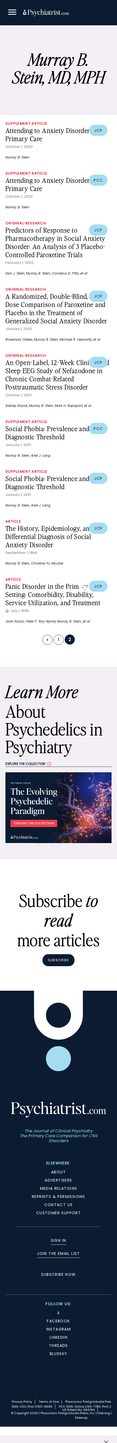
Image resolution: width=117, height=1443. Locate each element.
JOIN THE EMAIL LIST (58, 1253)
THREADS (58, 1345)
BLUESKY (58, 1353)
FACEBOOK (58, 1321)
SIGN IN (58, 1240)
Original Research (25, 223)
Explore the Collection (25, 763)
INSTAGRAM (58, 1329)
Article (13, 521)
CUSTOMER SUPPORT (58, 1213)
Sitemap (81, 1417)
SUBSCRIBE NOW (58, 1274)
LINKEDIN (58, 1337)
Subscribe (58, 960)
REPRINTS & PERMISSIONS (58, 1196)
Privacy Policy (22, 1401)
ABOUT (58, 1172)
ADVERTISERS (58, 1180)
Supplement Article (26, 123)
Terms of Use (49, 1401)
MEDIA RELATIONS (58, 1188)
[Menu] (12, 13)
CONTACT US (58, 1204)
